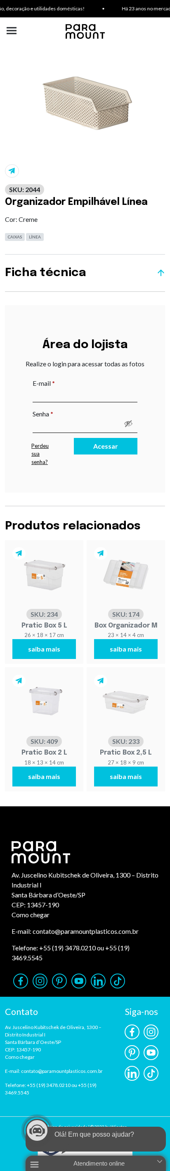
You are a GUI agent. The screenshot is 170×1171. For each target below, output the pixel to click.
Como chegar (31, 915)
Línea (35, 236)
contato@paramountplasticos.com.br (86, 931)
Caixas (15, 236)
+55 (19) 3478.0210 (67, 948)
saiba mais (44, 649)
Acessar (105, 446)
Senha (60, 413)
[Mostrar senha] (128, 423)
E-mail (61, 383)
